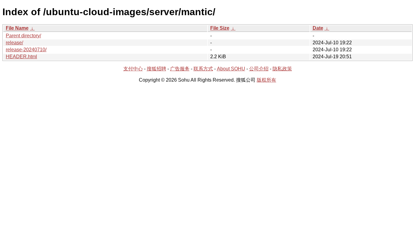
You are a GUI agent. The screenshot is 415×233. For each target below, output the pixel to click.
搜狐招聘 (156, 68)
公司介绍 (259, 68)
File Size (219, 28)
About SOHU (231, 68)
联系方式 (203, 68)
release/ (14, 42)
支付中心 (133, 68)
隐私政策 (282, 68)
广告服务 (180, 68)
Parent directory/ (23, 35)
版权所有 (266, 80)
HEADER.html (21, 56)
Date (318, 28)
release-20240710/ (26, 49)
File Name (17, 28)
